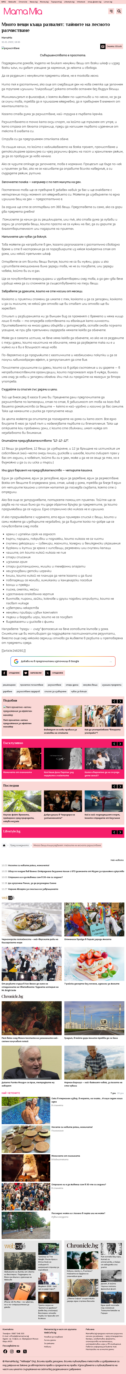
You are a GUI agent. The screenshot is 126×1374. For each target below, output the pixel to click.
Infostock (81, 2)
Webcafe (12, 2)
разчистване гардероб (28, 691)
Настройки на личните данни (100, 1349)
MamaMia (7, 37)
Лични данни (50, 1340)
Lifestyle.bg (69, 2)
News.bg (33, 2)
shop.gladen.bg (94, 2)
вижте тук (110, 1347)
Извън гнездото (60, 1217)
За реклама (49, 1343)
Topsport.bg (56, 2)
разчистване (54, 684)
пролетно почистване (31, 684)
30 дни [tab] (120, 1093)
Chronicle (23, 2)
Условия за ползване (53, 1337)
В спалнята (57, 1105)
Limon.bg (108, 2)
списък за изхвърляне (55, 691)
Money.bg (44, 2)
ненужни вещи (90, 684)
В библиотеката (60, 1159)
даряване (7, 691)
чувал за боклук (79, 691)
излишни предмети (111, 684)
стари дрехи (72, 684)
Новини (47, 1347)
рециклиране (9, 684)
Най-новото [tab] (117, 860)
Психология (57, 1130)
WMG (3, 2)
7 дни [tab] (113, 1093)
